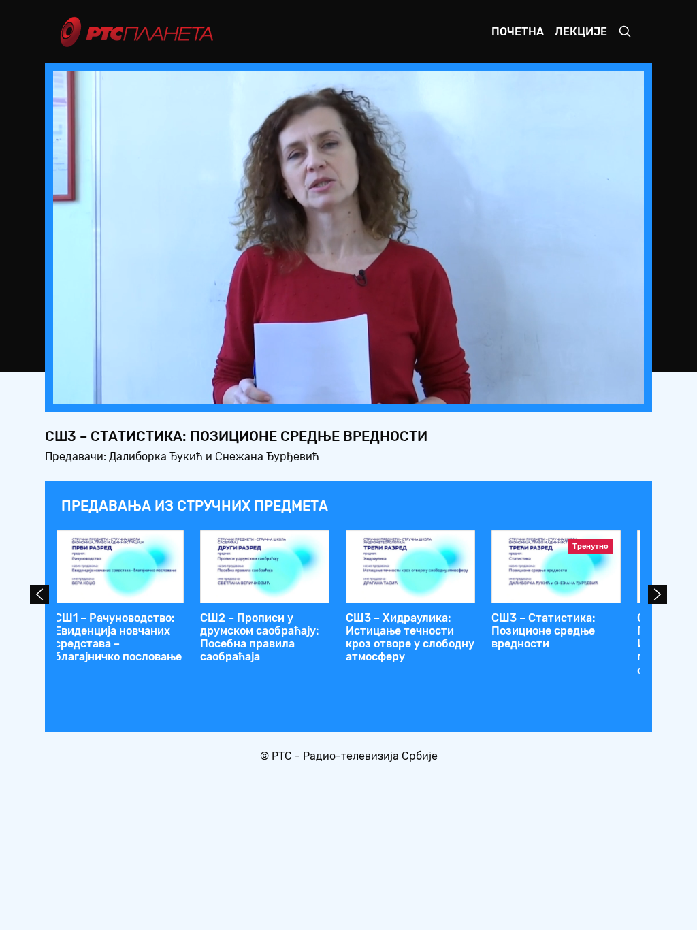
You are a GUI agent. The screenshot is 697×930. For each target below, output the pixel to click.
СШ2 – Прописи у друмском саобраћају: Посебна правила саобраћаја (259, 637)
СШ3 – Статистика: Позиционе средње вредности (543, 630)
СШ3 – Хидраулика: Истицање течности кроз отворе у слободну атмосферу (410, 637)
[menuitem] (587, 389)
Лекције (581, 31)
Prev (39, 594)
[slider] (310, 389)
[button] (549, 389)
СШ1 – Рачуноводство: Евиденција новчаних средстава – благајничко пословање (118, 637)
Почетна (517, 31)
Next (657, 594)
